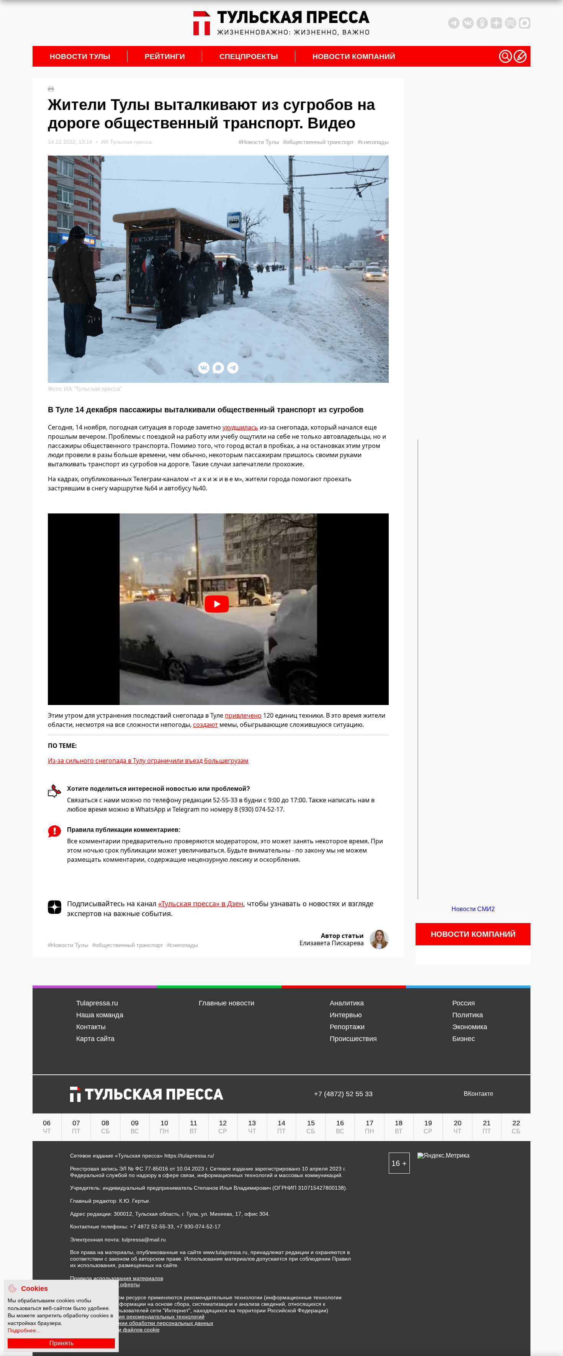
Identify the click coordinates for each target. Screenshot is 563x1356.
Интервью (346, 1015)
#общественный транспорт (318, 142)
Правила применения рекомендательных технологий (137, 1316)
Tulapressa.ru (97, 1003)
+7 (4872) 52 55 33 (343, 1094)
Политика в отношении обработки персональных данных (141, 1323)
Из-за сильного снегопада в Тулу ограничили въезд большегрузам (148, 760)
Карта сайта (95, 1039)
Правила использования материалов (116, 1278)
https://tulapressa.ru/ (189, 1156)
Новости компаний (354, 56)
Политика (467, 1015)
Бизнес (463, 1039)
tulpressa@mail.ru (144, 1239)
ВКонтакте (478, 1094)
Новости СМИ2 (473, 909)
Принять (61, 1343)
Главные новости (226, 1003)
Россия (463, 1003)
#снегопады (373, 142)
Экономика (469, 1027)
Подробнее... (24, 1330)
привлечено (243, 715)
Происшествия (353, 1039)
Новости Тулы (80, 56)
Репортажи (347, 1027)
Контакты (91, 1027)
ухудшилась (240, 427)
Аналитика (347, 1003)
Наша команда (99, 1015)
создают (205, 724)
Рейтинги (165, 56)
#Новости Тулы (259, 142)
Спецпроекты (248, 56)
